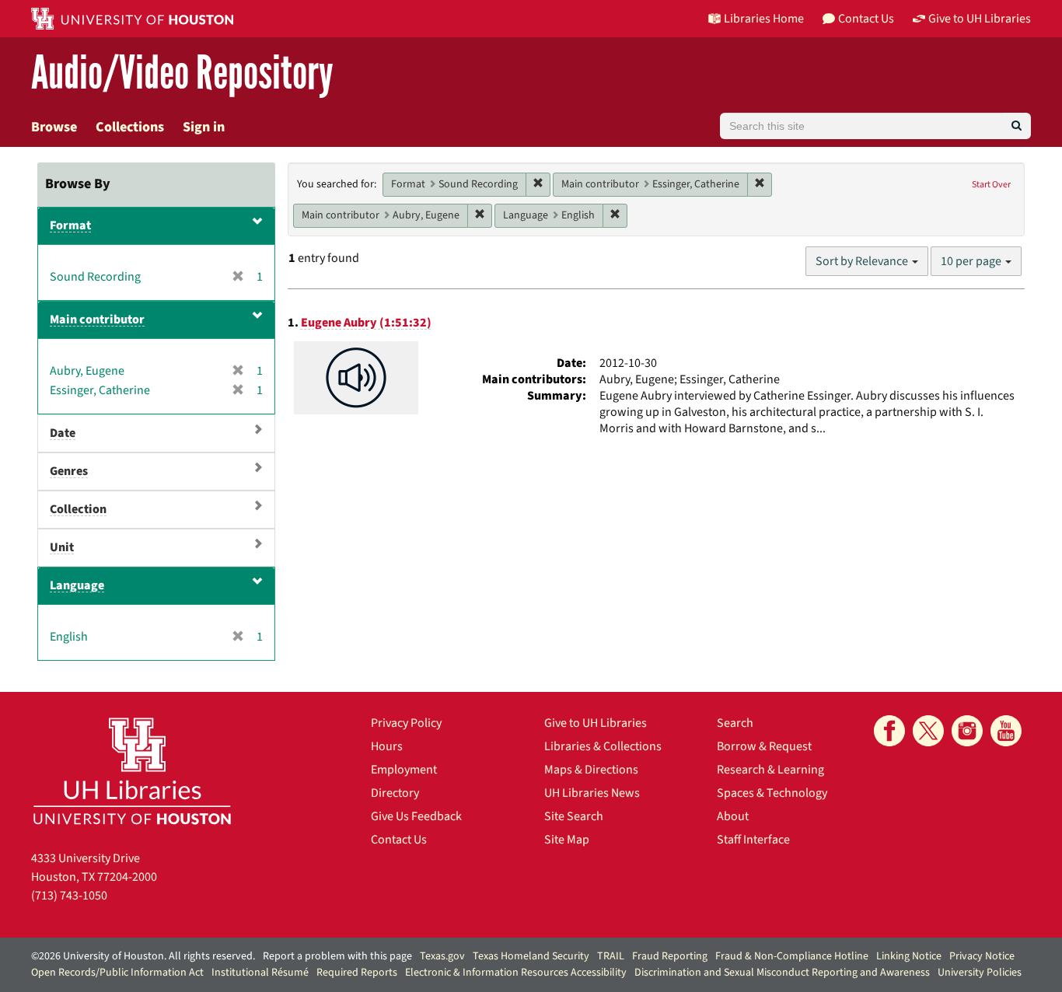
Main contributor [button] (97, 319)
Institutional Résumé (260, 972)
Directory (395, 793)
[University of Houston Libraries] (132, 771)
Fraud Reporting (669, 956)
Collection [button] (78, 509)
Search (735, 723)
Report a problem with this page (337, 956)
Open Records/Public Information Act (117, 972)
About (733, 816)
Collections (130, 127)
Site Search (573, 816)
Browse (54, 127)
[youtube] (1006, 730)
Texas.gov (442, 956)
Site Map (566, 839)
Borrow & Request (764, 746)
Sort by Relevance (863, 261)
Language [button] (77, 585)
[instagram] (967, 730)
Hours (387, 746)
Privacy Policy (406, 723)
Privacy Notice (982, 956)
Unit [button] (62, 547)
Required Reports (356, 972)
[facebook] (889, 730)
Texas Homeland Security (531, 956)
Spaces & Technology (772, 793)
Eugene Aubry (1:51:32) (366, 322)
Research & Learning (770, 769)
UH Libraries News (592, 793)
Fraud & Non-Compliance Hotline (791, 956)
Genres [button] (69, 471)
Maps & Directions (591, 769)
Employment (404, 769)
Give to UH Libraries (595, 723)
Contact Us (399, 839)
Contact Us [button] (866, 18)
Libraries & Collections (603, 746)
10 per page (972, 261)
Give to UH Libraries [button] (979, 18)
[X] (928, 730)
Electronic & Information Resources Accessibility (516, 972)
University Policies (980, 972)
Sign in (204, 127)
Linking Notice (908, 956)
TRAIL (610, 956)
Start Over (991, 184)
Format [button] (70, 225)
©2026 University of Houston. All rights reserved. (143, 956)
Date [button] (62, 433)
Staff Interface (753, 839)
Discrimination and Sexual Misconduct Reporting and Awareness (782, 972)
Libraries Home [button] (764, 18)
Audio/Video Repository (182, 73)
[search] (1016, 126)
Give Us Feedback (416, 816)
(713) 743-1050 (69, 895)
